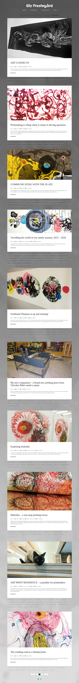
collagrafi (10, 78)
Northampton (21, 260)
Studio (32, 241)
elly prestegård (63, 200)
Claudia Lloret (11, 602)
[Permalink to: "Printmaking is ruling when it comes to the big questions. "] (39, 103)
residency (66, 260)
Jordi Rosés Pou (43, 602)
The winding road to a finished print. (28, 652)
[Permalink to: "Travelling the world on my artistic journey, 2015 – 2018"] (39, 221)
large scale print (17, 403)
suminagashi (52, 670)
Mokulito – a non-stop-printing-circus (28, 515)
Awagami (33, 253)
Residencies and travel (25, 241)
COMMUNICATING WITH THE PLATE (31, 184)
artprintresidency (21, 253)
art (8, 200)
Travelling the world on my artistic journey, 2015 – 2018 (38, 237)
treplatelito (16, 467)
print (51, 78)
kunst (18, 144)
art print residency (15, 200)
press (27, 260)
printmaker (61, 78)
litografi (17, 464)
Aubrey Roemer (37, 599)
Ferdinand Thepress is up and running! (29, 314)
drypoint (56, 200)
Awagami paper (49, 253)
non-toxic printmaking (43, 78)
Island (19, 258)
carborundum (31, 200)
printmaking (52, 144)
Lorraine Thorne (11, 604)
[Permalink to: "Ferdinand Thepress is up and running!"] (39, 288)
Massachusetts (49, 258)
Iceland (14, 258)
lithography (10, 464)
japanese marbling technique (43, 667)
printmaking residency (58, 260)
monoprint (24, 144)
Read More (13, 72)
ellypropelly (52, 255)
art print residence (23, 599)
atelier (28, 253)
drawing (27, 255)
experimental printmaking (26, 78)
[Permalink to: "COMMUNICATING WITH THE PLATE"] (39, 164)
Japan (24, 258)
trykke (58, 144)
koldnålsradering (11, 144)
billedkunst (23, 200)
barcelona (56, 253)
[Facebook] (38, 679)
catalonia (10, 255)
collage (44, 200)
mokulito (56, 258)
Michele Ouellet (20, 604)
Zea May (19, 263)
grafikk (35, 78)
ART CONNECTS (19, 62)
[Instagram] (40, 679)
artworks (22, 66)
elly (38, 255)
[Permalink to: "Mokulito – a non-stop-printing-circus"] (39, 491)
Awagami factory (41, 253)
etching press (30, 332)
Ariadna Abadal (11, 599)
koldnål (27, 202)
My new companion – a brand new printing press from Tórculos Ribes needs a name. (37, 384)
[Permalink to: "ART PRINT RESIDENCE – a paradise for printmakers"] (39, 560)
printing (55, 78)
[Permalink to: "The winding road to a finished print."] (39, 629)
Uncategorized (29, 66)
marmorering (10, 670)
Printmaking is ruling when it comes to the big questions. (38, 124)
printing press (45, 403)
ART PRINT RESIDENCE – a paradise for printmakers (37, 582)
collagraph (17, 78)
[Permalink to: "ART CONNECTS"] (39, 38)
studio (9, 263)
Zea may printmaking (27, 263)
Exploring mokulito (20, 446)
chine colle (38, 200)
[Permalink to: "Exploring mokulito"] (39, 426)
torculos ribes (66, 334)
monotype (30, 144)
